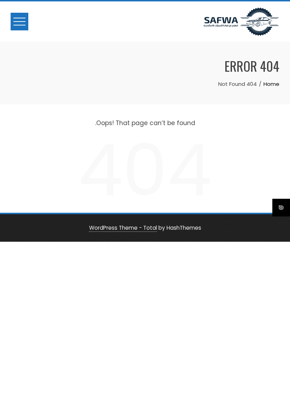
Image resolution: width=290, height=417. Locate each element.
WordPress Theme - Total (123, 227)
